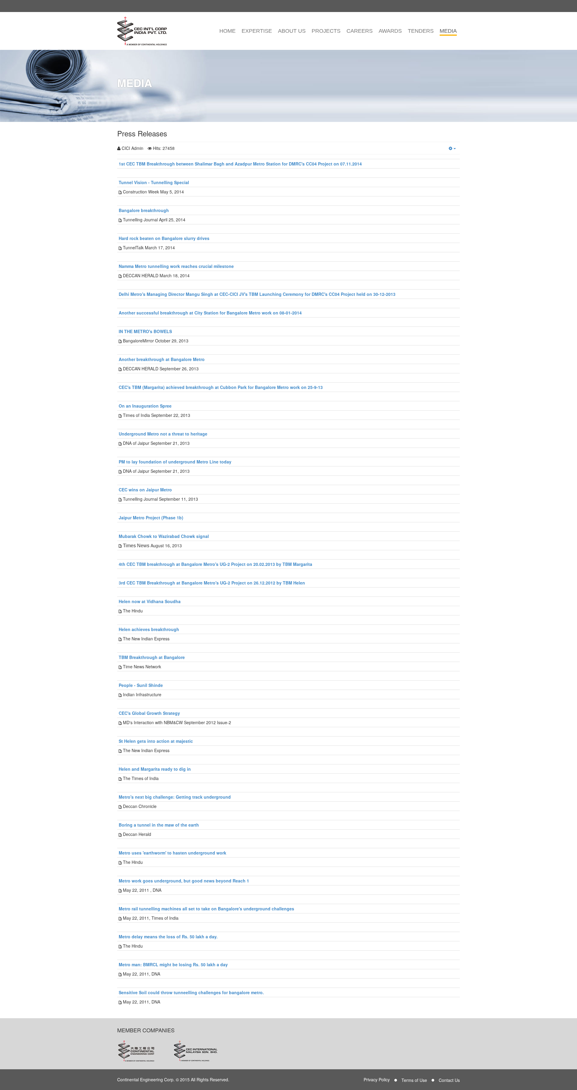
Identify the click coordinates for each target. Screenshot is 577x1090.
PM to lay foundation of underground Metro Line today (175, 462)
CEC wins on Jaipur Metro (145, 490)
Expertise (257, 31)
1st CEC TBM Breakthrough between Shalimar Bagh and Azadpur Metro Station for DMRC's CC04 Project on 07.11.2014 (240, 164)
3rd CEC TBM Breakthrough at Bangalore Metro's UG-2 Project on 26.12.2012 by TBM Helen (212, 583)
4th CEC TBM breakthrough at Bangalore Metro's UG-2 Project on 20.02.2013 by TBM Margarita (215, 564)
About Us (292, 31)
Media (448, 31)
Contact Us (449, 1080)
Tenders (421, 31)
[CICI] (142, 31)
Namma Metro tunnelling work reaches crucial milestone (176, 266)
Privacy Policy (377, 1079)
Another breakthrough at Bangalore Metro (162, 359)
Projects (326, 31)
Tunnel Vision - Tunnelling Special (154, 182)
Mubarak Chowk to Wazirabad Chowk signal (164, 536)
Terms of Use (414, 1080)
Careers (360, 31)
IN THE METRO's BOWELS (145, 331)
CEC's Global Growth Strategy (149, 713)
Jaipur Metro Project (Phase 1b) (151, 518)
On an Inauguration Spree (145, 406)
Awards (390, 31)
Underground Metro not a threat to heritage (163, 434)
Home (227, 31)
